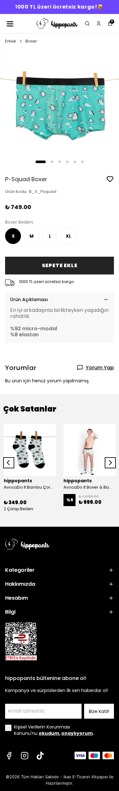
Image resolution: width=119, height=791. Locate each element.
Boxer (31, 41)
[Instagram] (25, 756)
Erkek (10, 41)
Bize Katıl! (99, 711)
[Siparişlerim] (98, 23)
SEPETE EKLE (59, 265)
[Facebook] (9, 756)
